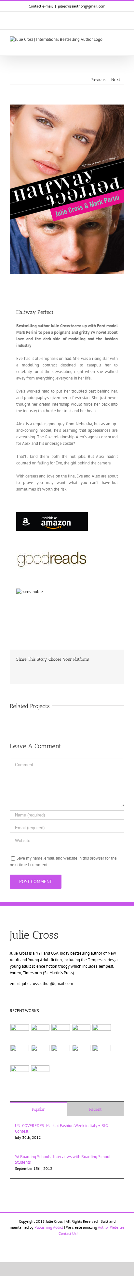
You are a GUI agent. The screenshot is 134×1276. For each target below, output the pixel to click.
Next (115, 79)
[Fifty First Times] (60, 1054)
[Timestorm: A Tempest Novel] (81, 1033)
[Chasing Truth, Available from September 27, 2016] (40, 1033)
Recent (95, 1109)
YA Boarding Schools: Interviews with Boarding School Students (63, 1159)
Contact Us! (68, 1233)
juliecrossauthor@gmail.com (81, 6)
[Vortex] (40, 1054)
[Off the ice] (19, 1033)
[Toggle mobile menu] (121, 39)
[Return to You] (101, 1054)
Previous (97, 79)
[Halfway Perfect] (81, 1054)
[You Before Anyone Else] (60, 1033)
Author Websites (111, 1227)
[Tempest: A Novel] (19, 1054)
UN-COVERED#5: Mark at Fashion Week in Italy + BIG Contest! (61, 1128)
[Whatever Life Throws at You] (101, 1033)
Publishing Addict (48, 1227)
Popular (38, 1109)
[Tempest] (19, 1074)
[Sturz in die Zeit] (40, 1074)
